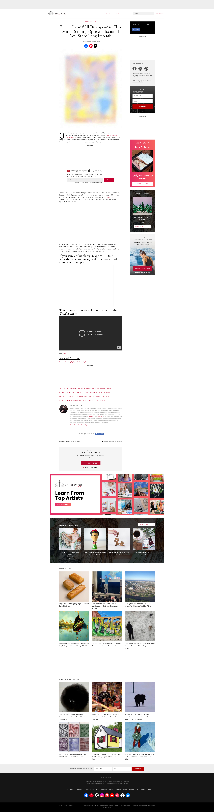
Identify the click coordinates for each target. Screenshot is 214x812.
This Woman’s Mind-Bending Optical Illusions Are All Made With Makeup (85, 388)
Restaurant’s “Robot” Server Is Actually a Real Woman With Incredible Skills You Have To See (106, 716)
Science (125, 789)
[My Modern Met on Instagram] (102, 795)
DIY (93, 789)
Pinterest (142, 75)
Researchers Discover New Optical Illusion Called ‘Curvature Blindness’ (84, 396)
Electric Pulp (151, 805)
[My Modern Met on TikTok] (117, 795)
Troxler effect (110, 197)
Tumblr (147, 75)
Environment (118, 789)
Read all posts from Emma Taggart (79, 425)
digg (64, 354)
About (86, 805)
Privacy (105, 807)
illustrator (91, 416)
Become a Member (91, 463)
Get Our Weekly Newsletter (112, 441)
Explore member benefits (91, 467)
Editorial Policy (92, 805)
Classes (111, 789)
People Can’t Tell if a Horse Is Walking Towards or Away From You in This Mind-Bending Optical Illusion (139, 716)
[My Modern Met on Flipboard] (107, 795)
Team (98, 805)
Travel (137, 789)
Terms (109, 807)
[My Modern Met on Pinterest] (91, 795)
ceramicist (99, 416)
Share (100, 434)
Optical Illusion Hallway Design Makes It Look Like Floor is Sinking (82, 400)
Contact (111, 805)
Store (117, 13)
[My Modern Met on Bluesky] (128, 795)
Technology (131, 789)
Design (90, 13)
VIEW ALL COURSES (142, 184)
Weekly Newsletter (144, 73)
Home (87, 22)
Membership (160, 13)
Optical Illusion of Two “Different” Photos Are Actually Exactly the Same (84, 392)
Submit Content (104, 805)
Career (97, 789)
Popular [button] (77, 13)
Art (84, 13)
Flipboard (135, 77)
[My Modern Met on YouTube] (112, 795)
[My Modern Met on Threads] (122, 795)
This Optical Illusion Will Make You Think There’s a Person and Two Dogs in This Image (140, 645)
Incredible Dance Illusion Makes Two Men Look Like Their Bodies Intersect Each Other (139, 756)
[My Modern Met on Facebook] (86, 795)
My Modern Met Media (141, 81)
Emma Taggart (87, 41)
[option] (109, 506)
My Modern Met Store (69, 525)
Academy (109, 13)
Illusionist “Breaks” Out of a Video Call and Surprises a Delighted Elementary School (105, 605)
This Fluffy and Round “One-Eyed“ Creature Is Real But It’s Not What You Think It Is (73, 716)
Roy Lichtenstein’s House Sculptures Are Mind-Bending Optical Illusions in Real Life (106, 756)
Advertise (116, 805)
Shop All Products (142, 227)
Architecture (87, 789)
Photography (99, 13)
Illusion (93, 22)
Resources (104, 789)
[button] (125, 13)
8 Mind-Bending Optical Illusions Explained (74, 362)
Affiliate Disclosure (125, 805)
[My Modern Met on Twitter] (97, 795)
